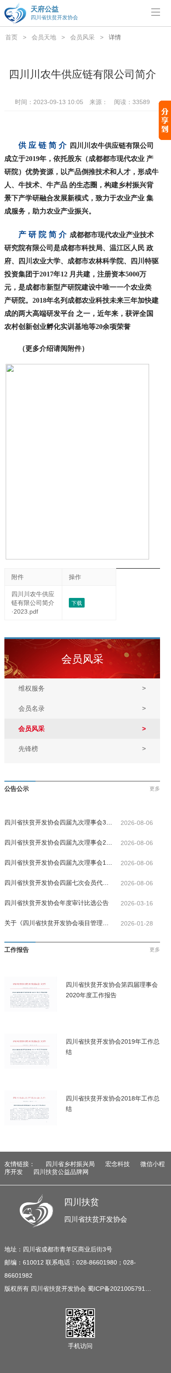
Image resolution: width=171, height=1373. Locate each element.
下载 (76, 603)
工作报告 (16, 949)
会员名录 (82, 708)
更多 (155, 789)
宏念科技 (117, 1163)
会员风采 (82, 37)
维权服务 (82, 688)
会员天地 (44, 37)
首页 (11, 37)
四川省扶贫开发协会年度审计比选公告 (56, 902)
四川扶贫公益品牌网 (61, 1171)
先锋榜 (82, 748)
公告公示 (16, 788)
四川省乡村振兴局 (70, 1163)
